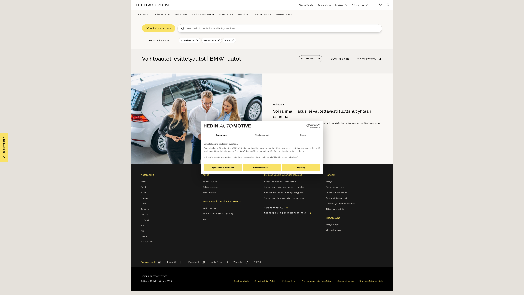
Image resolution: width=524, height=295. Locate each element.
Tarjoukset (243, 14)
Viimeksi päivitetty (366, 58)
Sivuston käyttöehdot (265, 281)
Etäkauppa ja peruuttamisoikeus (285, 212)
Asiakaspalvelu (274, 207)
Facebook (194, 262)
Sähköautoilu (226, 14)
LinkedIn (172, 262)
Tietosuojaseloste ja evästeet (317, 281)
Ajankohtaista (306, 5)
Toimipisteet (324, 5)
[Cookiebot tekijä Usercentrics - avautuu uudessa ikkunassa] (308, 126)
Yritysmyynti (358, 5)
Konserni (339, 5)
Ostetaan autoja (262, 14)
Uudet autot (160, 14)
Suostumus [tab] (221, 135)
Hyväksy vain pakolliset (223, 167)
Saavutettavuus (345, 281)
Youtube (238, 262)
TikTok (258, 262)
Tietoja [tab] (303, 135)
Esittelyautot (188, 40)
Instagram (217, 262)
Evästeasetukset (260, 167)
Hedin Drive (181, 14)
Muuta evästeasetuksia (371, 281)
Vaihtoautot (142, 14)
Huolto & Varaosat (201, 14)
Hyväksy (301, 167)
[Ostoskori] (380, 5)
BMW (227, 40)
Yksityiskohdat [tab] (262, 135)
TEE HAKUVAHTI (310, 58)
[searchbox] (282, 28)
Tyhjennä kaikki (158, 40)
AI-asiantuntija (284, 14)
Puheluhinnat (289, 281)
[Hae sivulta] (388, 5)
